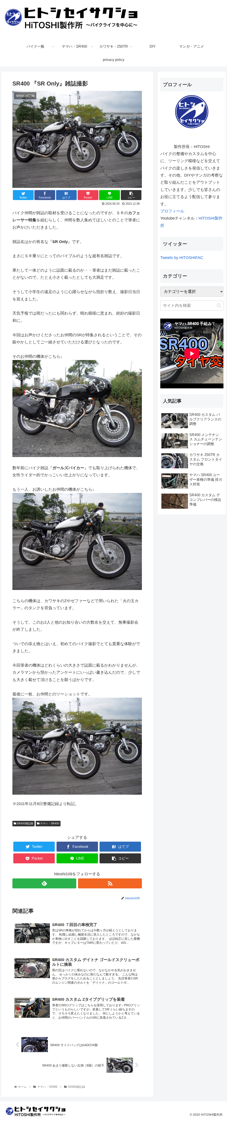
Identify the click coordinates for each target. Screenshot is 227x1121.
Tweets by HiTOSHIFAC (181, 257)
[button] (219, 305)
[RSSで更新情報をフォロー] (110, 883)
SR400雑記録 (24, 823)
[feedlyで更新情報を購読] (44, 883)
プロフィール (172, 211)
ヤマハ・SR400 (49, 823)
